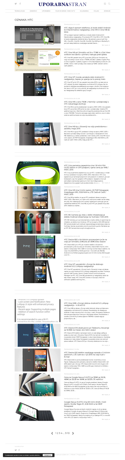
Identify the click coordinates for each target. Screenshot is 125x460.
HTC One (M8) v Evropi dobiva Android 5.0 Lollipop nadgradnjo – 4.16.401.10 (86, 304)
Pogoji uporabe (81, 454)
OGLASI (96, 11)
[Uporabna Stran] (62, 4)
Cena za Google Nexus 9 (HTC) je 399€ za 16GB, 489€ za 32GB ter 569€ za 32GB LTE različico (85, 378)
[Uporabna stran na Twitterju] (16, 4)
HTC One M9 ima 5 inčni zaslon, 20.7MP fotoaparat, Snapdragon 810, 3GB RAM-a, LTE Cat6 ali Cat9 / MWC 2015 (86, 192)
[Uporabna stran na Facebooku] (20, 4)
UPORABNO (46, 11)
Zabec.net (66, 454)
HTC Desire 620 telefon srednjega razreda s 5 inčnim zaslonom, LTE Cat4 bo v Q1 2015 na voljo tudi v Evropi (87, 355)
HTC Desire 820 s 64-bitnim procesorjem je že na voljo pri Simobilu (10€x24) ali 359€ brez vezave (85, 241)
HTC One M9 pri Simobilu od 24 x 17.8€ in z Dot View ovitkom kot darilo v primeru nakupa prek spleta (87, 53)
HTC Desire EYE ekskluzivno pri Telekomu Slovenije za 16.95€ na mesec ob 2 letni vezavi (86, 329)
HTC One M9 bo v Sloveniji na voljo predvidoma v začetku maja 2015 (85, 128)
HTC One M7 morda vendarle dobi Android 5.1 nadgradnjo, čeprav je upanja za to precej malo (84, 78)
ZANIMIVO (33, 11)
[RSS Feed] (105, 4)
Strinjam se (47, 455)
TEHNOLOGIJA (20, 11)
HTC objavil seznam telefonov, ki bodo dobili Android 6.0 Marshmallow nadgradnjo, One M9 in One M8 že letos (87, 30)
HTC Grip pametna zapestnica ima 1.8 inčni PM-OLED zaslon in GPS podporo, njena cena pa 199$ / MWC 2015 (86, 167)
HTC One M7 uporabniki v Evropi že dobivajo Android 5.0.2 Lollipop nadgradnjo (83, 265)
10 (68, 433)
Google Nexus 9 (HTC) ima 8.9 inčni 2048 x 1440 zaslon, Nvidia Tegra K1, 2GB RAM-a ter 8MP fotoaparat (85, 404)
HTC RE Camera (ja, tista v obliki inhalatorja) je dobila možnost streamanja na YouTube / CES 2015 (86, 216)
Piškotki (73, 454)
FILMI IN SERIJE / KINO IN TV (65, 11)
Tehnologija (68, 24)
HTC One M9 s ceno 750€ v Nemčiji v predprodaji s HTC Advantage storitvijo (86, 103)
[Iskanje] (109, 4)
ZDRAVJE (107, 11)
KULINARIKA (84, 11)
